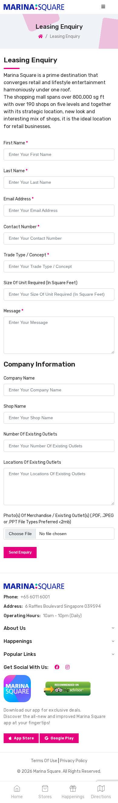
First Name (16, 143)
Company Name (19, 378)
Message (13, 311)
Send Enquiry (20, 552)
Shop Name (15, 406)
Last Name (16, 170)
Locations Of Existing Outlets (32, 462)
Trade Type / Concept (26, 255)
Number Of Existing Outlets (30, 434)
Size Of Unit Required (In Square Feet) (40, 282)
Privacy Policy (73, 760)
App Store (24, 738)
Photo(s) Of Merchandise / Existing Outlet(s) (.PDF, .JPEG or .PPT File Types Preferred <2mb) (59, 519)
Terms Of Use (44, 760)
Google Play (62, 738)
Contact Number (21, 226)
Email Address (19, 199)
